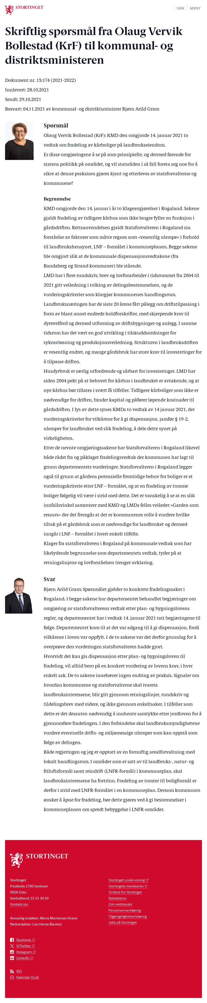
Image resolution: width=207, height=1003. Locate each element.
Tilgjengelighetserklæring (128, 916)
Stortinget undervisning (127, 880)
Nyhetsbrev (118, 898)
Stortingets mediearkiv (126, 886)
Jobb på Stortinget (123, 922)
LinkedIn (22, 958)
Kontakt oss (19, 904)
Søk (180, 8)
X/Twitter (23, 946)
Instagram (24, 952)
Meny (195, 8)
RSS (19, 971)
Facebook (23, 940)
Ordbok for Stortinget (125, 892)
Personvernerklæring (125, 910)
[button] (180, 8)
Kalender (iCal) (27, 977)
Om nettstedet (120, 904)
